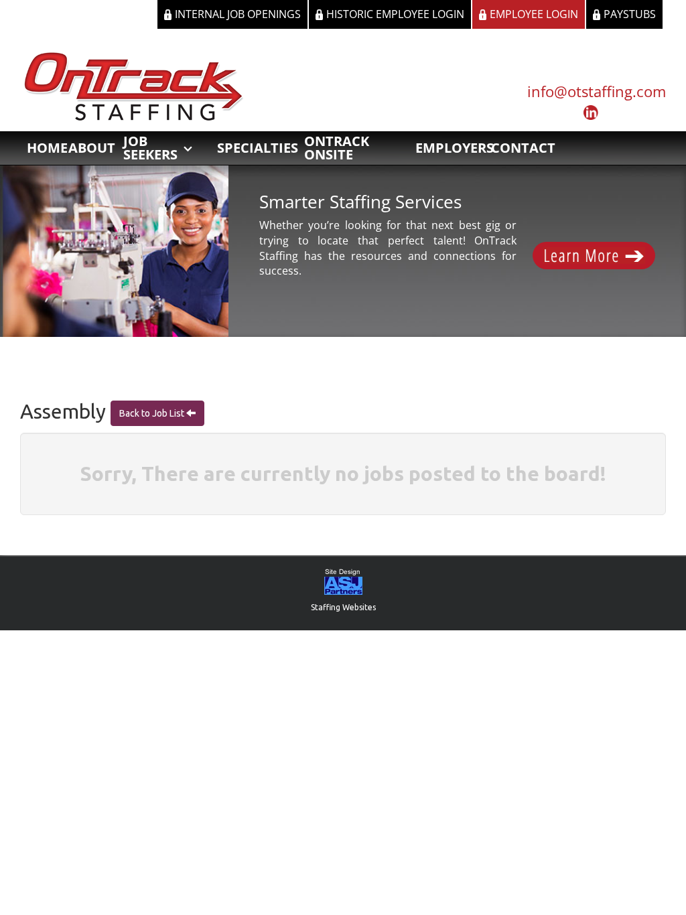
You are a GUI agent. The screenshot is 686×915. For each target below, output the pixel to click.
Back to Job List (152, 413)
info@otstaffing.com (596, 91)
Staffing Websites (343, 607)
